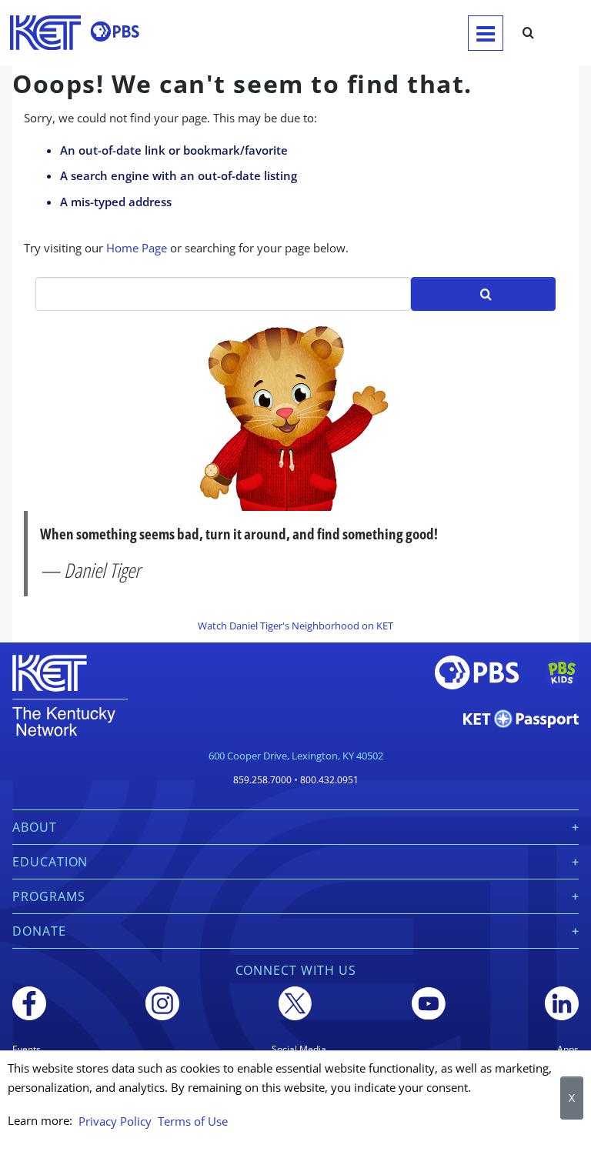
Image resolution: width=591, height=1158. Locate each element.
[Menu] (486, 33)
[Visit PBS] (114, 31)
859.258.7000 (262, 779)
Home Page (136, 247)
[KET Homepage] (45, 32)
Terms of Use (193, 1121)
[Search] (528, 33)
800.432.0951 (329, 779)
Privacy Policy (115, 1121)
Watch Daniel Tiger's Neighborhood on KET (295, 625)
